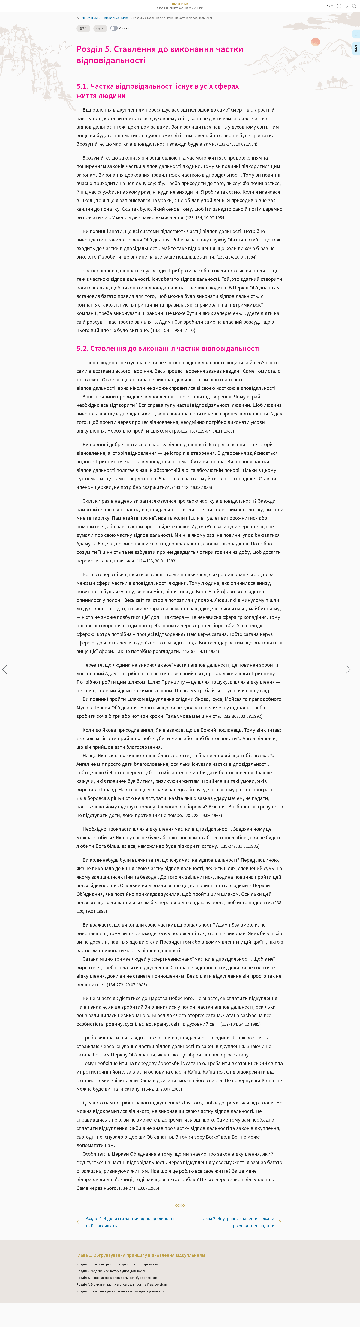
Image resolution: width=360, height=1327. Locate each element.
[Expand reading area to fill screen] (339, 6)
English (100, 28)
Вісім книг (180, 4)
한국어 (83, 28)
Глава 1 (125, 18)
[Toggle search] (354, 6)
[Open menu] (6, 6)
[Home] (78, 18)
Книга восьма (110, 18)
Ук (328, 6)
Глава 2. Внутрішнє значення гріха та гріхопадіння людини (237, 1222)
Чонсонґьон (90, 18)
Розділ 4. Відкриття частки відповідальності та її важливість (130, 1222)
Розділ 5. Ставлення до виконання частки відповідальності (120, 1291)
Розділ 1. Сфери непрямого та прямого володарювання (117, 1264)
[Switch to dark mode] (346, 6)
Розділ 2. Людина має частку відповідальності (110, 1271)
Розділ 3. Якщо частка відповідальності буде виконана (117, 1277)
